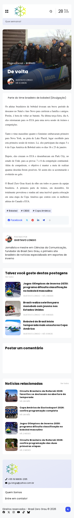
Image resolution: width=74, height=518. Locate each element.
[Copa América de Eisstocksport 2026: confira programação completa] (11, 412)
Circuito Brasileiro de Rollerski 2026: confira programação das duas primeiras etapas (41, 443)
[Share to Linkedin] (38, 220)
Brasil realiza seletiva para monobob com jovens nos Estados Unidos (41, 306)
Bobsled (30, 63)
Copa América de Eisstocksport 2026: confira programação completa (42, 409)
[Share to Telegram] (44, 220)
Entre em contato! (16, 498)
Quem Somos (13, 492)
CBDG (26, 210)
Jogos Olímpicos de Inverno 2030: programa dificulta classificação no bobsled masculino (45, 287)
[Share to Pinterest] (32, 220)
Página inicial (15, 63)
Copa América (42, 210)
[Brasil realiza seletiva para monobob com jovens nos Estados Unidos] (13, 308)
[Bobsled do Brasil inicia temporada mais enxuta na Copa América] (13, 327)
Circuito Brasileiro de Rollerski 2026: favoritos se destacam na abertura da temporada (43, 394)
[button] (49, 220)
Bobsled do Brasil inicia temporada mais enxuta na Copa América (45, 325)
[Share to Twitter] (27, 220)
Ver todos (9, 277)
